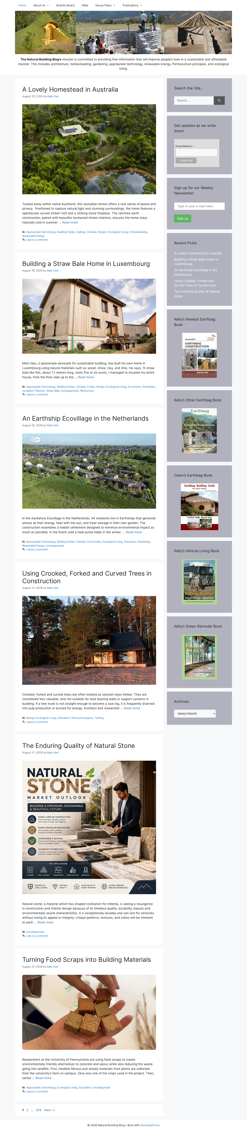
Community (94, 541)
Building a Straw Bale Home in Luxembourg (86, 263)
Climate (91, 231)
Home (22, 5)
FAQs (85, 5)
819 (39, 1110)
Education (149, 386)
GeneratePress (150, 1125)
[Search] (219, 100)
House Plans (103, 5)
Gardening (144, 541)
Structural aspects (82, 717)
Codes (91, 386)
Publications (131, 5)
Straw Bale (52, 390)
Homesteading (138, 231)
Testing (99, 717)
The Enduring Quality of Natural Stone (78, 745)
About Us (39, 5)
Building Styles (66, 231)
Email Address (185, 146)
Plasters (40, 390)
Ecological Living (118, 231)
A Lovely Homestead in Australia (70, 89)
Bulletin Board (65, 5)
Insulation (28, 390)
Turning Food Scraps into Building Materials (86, 959)
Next (49, 1110)
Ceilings (81, 231)
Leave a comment (37, 239)
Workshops (87, 390)
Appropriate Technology (41, 231)
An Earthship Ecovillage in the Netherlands (85, 418)
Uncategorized (70, 390)
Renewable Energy (33, 235)
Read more (70, 222)
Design (102, 231)
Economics (134, 386)
